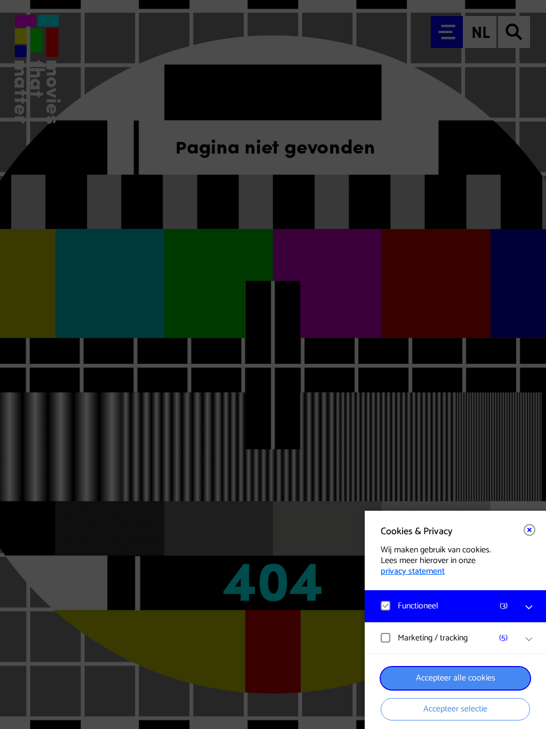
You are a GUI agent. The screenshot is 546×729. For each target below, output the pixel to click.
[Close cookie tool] (529, 530)
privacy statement (413, 571)
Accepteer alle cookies (455, 678)
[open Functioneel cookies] (529, 607)
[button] (444, 606)
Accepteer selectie (455, 709)
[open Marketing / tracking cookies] (529, 639)
